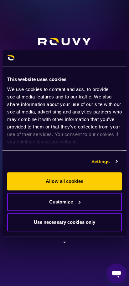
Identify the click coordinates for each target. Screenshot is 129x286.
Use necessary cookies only (64, 222)
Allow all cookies (64, 181)
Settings (100, 161)
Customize (61, 201)
